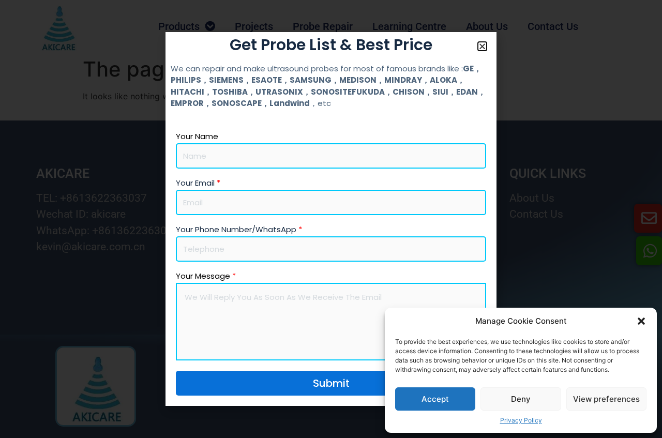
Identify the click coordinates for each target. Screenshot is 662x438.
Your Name (197, 136)
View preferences (606, 399)
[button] (641, 321)
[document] (331, 219)
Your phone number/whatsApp (239, 229)
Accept (435, 399)
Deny (521, 399)
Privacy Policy (521, 420)
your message (206, 276)
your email (198, 183)
